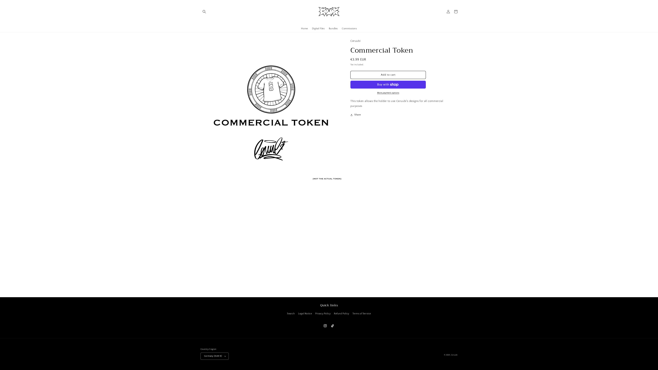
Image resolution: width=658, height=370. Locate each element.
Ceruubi (454, 355)
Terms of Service (361, 313)
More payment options (388, 93)
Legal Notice (305, 313)
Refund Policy (341, 313)
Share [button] (357, 114)
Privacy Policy (323, 313)
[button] (204, 11)
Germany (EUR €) (213, 356)
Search (291, 313)
